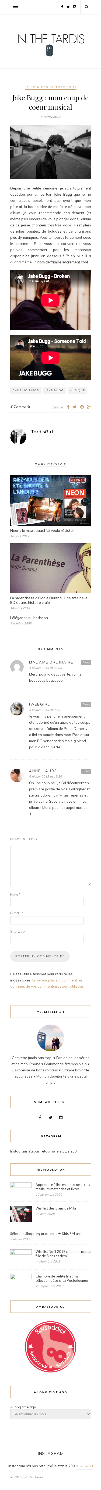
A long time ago (23, 1407)
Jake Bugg (55, 390)
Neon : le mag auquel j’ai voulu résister (42, 530)
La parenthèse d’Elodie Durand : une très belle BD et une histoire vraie (49, 600)
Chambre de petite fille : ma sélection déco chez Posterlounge (62, 1278)
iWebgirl (39, 704)
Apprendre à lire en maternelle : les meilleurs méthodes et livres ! (63, 1186)
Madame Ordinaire (51, 662)
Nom (15, 894)
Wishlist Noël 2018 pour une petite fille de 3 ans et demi (63, 1253)
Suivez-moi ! (84, 1466)
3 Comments (20, 406)
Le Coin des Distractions (50, 87)
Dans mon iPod (25, 390)
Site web (17, 931)
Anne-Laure (43, 771)
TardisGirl (42, 432)
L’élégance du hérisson (29, 617)
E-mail (16, 913)
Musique (77, 390)
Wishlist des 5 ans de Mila (56, 1208)
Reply (86, 662)
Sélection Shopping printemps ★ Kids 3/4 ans (45, 1233)
